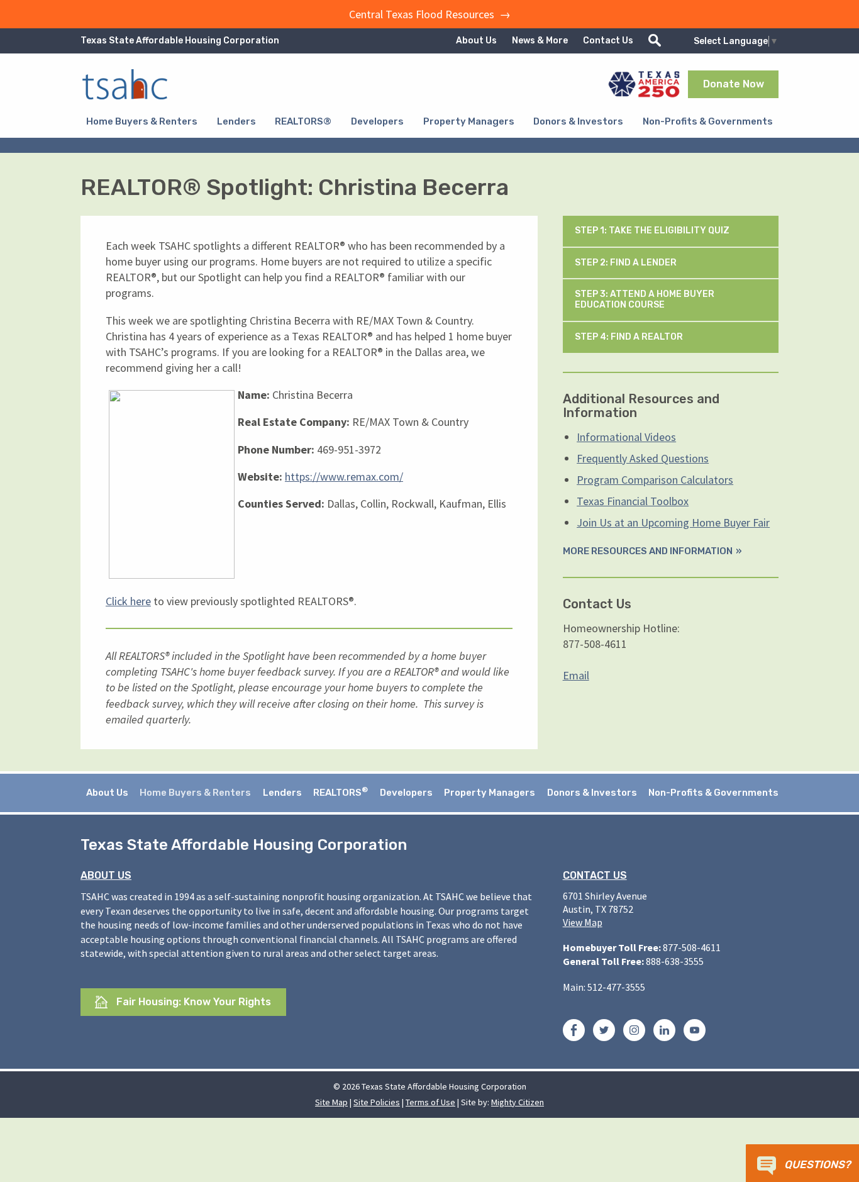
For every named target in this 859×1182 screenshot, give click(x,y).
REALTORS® (303, 121)
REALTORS (340, 791)
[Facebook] (574, 1032)
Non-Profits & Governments (708, 121)
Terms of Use (430, 1102)
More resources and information (648, 551)
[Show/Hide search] (654, 40)
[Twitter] (604, 1032)
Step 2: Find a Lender (627, 262)
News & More (540, 40)
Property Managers (468, 121)
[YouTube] (695, 1032)
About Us (476, 40)
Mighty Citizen (517, 1102)
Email (576, 675)
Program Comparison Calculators (655, 479)
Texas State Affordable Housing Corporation (179, 40)
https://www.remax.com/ (344, 476)
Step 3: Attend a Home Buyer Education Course (644, 299)
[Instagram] (634, 1032)
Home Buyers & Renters (141, 121)
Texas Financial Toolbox (633, 501)
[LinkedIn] (664, 1032)
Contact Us (608, 40)
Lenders (236, 121)
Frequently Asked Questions (643, 458)
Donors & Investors (578, 121)
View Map (582, 922)
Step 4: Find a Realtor (630, 337)
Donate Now (733, 84)
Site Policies (376, 1102)
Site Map (331, 1102)
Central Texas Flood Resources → (430, 14)
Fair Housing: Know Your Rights (192, 1002)
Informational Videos (626, 437)
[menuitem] (141, 122)
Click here (128, 601)
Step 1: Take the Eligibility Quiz (653, 230)
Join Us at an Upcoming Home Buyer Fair (673, 522)
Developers (377, 121)
